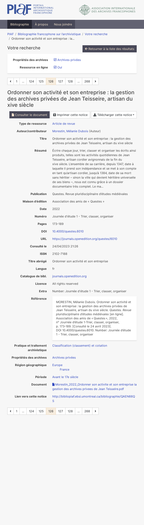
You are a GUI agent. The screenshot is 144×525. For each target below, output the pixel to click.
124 (31, 81)
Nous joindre (63, 24)
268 (87, 81)
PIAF (10, 34)
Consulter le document (30, 115)
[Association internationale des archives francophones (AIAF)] (107, 10)
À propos (41, 24)
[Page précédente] (10, 81)
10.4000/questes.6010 (68, 231)
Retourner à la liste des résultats (111, 49)
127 (60, 81)
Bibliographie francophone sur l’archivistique (49, 34)
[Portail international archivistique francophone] (30, 10)
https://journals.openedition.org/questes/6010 (84, 239)
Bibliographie (19, 24)
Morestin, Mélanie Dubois (70, 131)
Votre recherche (96, 34)
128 (70, 81)
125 (41, 81)
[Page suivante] (95, 81)
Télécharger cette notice (114, 115)
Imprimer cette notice (72, 115)
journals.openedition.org (69, 276)
